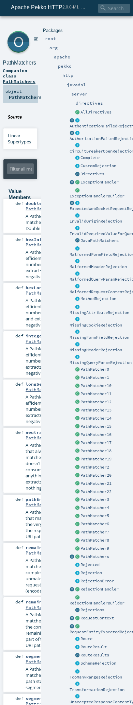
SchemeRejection (98, 663)
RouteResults (94, 655)
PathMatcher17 (96, 442)
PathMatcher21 (96, 483)
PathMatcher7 (94, 532)
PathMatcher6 (94, 524)
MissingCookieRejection (96, 325)
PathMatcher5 (94, 515)
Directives (92, 174)
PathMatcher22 (96, 491)
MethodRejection (98, 298)
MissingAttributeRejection (99, 312)
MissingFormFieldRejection (99, 337)
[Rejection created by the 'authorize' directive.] (77, 133)
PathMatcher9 (94, 548)
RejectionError (97, 581)
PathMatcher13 (96, 410)
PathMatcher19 (96, 459)
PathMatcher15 (96, 426)
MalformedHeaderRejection (98, 266)
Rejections (92, 609)
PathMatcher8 (94, 540)
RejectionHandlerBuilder (97, 603)
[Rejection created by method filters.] (77, 299)
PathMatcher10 (96, 385)
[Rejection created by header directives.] (77, 261)
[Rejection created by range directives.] (77, 671)
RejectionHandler (99, 589)
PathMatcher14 (96, 418)
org (37, 38)
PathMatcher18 (96, 450)
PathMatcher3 (94, 499)
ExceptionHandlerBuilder (97, 196)
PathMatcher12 (96, 402)
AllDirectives (96, 112)
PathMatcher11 (96, 393)
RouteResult (93, 647)
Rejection (91, 572)
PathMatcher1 (94, 377)
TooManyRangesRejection (96, 677)
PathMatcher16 (96, 434)
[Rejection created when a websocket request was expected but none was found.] (77, 203)
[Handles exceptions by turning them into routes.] (77, 182)
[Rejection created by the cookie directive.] (77, 319)
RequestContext (97, 618)
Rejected (90, 564)
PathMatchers (94, 556)
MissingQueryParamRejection (101, 362)
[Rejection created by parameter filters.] (77, 228)
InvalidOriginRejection (96, 221)
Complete (90, 157)
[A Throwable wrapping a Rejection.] (77, 581)
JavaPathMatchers (99, 240)
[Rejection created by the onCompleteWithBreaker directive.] (77, 145)
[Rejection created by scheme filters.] (77, 663)
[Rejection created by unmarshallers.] (77, 286)
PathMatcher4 (94, 507)
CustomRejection (98, 165)
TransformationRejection (97, 689)
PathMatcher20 (96, 475)
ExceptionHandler (99, 182)
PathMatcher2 (94, 467)
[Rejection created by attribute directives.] (77, 307)
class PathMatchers (19, 78)
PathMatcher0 (94, 369)
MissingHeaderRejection (96, 350)
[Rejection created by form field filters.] (77, 249)
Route (86, 638)
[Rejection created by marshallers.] (77, 696)
